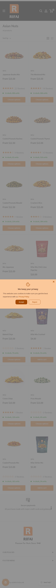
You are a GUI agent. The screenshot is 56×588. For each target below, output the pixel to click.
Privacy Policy (24, 296)
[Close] (53, 281)
